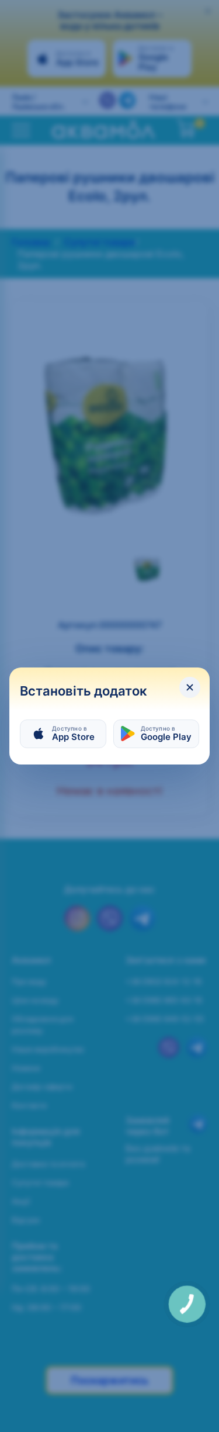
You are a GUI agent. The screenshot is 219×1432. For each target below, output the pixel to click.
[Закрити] (189, 687)
